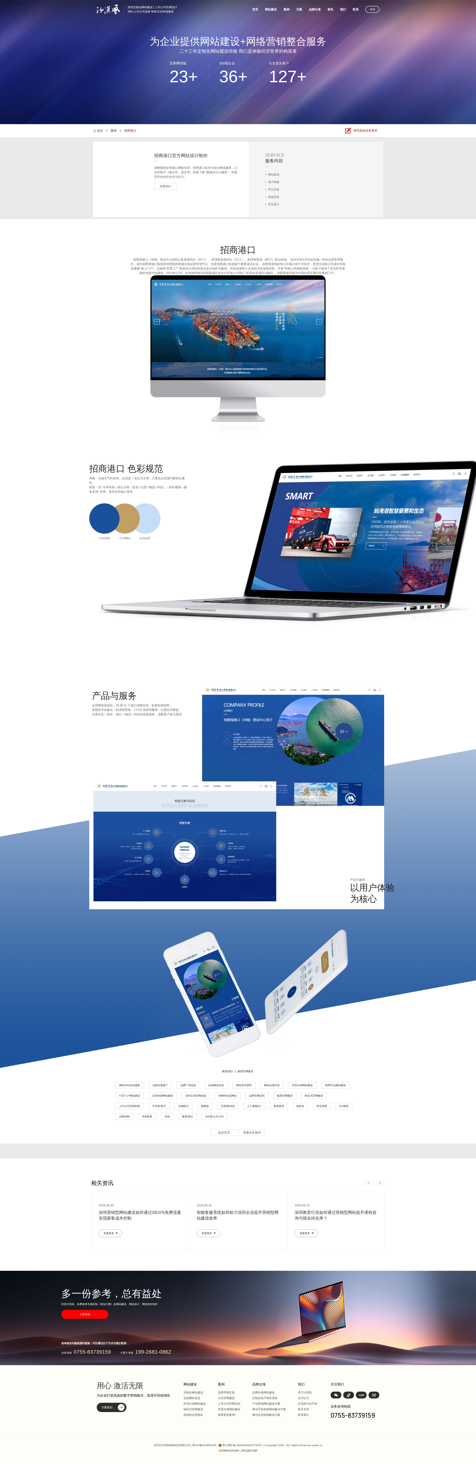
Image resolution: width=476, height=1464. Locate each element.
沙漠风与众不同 (307, 1403)
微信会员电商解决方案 (266, 1414)
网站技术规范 (244, 1085)
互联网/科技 (228, 1106)
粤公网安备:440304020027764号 (242, 1445)
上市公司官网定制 (129, 1106)
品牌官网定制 (257, 1095)
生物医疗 (183, 1106)
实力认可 (303, 1398)
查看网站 (165, 186)
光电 (167, 1116)
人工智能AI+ (254, 1106)
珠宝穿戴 (321, 1106)
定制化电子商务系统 (264, 1398)
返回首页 (224, 1132)
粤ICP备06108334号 (204, 1445)
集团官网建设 (245, 1071)
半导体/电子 (159, 1106)
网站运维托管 (272, 1085)
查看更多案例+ (227, 1414)
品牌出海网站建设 (263, 1392)
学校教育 (147, 1116)
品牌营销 (124, 1116)
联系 (356, 9)
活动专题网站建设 (162, 1095)
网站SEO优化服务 (129, 1085)
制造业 (300, 1106)
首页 (255, 9)
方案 (299, 9)
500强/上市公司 (214, 1116)
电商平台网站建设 (335, 1085)
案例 (287, 9)
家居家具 (279, 1106)
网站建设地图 (249, 1450)
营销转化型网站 (227, 1095)
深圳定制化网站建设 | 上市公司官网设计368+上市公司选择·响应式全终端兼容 (152, 9)
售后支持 (303, 1409)
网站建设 (271, 9)
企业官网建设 (226, 1398)
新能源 (205, 1106)
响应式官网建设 (314, 1095)
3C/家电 (343, 1106)
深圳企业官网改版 (195, 1095)
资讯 (330, 9)
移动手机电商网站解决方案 (269, 1409)
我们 (343, 9)
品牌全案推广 (160, 1085)
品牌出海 (315, 9)
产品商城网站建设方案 (266, 1403)
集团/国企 (227, 1071)
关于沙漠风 (305, 1392)
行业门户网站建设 (129, 1095)
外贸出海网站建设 (302, 1085)
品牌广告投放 (188, 1085)
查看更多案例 (252, 1132)
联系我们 (303, 1414)
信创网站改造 (216, 1085)
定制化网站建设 (193, 1392)
